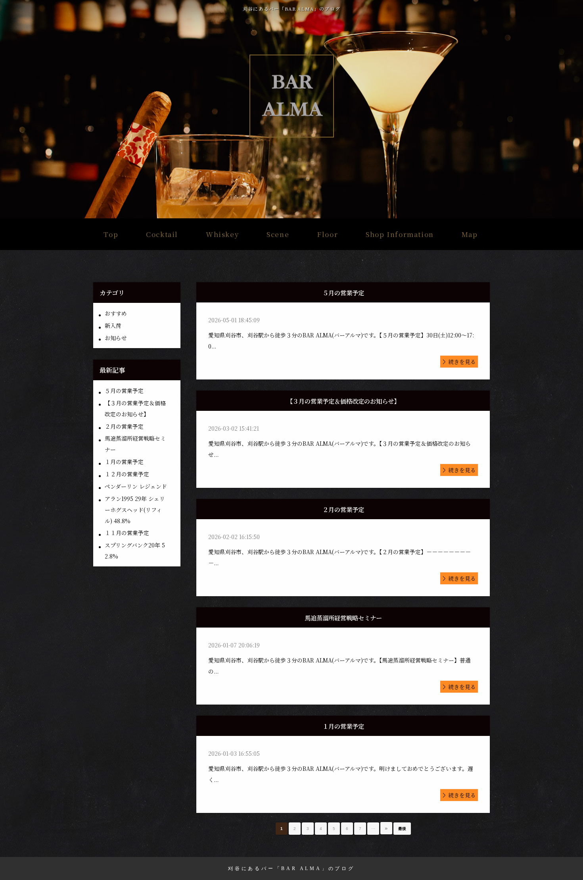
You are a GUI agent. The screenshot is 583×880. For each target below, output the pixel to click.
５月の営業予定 (124, 391)
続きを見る (462, 362)
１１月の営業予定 (127, 533)
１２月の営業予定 (127, 474)
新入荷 (113, 325)
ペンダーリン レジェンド (136, 486)
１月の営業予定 (124, 462)
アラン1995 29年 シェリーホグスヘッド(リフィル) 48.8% (135, 510)
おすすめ (116, 313)
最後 (402, 828)
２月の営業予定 (124, 426)
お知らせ (116, 338)
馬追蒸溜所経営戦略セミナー (135, 443)
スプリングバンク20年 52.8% (135, 550)
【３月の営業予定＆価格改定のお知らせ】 (135, 408)
